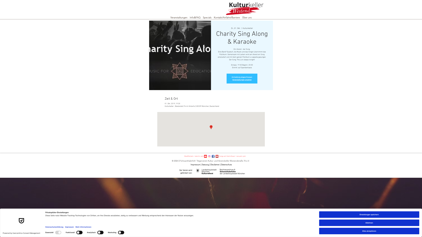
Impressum (195, 164)
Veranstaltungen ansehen (242, 80)
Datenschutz (226, 164)
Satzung (205, 164)
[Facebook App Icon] (213, 156)
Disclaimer (214, 164)
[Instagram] (209, 156)
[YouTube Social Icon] (217, 156)
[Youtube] (205, 156)
